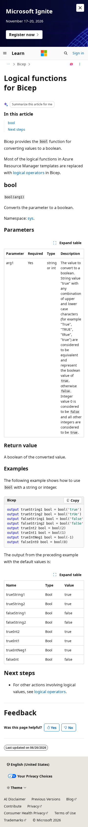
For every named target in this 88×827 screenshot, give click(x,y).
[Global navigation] (5, 53)
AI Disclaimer (15, 799)
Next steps (16, 129)
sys (30, 218)
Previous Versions (46, 799)
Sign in (78, 53)
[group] (44, 526)
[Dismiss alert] (80, 8)
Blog (70, 799)
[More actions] (80, 64)
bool (11, 122)
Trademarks (13, 820)
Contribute (13, 806)
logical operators (28, 172)
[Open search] (66, 53)
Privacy (33, 806)
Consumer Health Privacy (24, 813)
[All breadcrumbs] (8, 64)
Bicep (21, 64)
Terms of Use (65, 813)
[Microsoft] (44, 53)
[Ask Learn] (71, 64)
